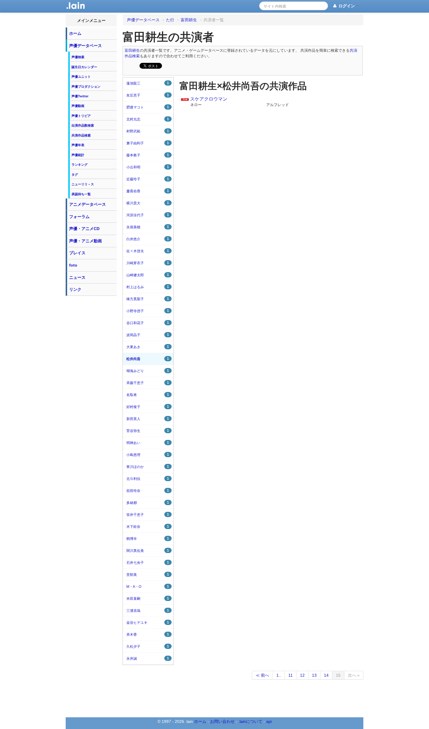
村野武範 (147, 131)
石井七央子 (147, 562)
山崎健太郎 (147, 275)
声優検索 (78, 57)
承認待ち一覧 (81, 194)
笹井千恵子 (147, 514)
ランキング (80, 164)
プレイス (77, 253)
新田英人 (147, 419)
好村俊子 (147, 407)
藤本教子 (147, 155)
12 (302, 675)
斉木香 (147, 634)
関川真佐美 (147, 550)
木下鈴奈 (147, 526)
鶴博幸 (147, 538)
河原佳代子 (147, 215)
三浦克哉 (147, 610)
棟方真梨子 (147, 299)
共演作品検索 (81, 135)
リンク (75, 289)
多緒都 (147, 502)
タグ (75, 174)
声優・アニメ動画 (85, 241)
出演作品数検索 (83, 125)
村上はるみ (147, 287)
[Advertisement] (91, 386)
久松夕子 (147, 646)
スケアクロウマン (208, 98)
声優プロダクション (86, 86)
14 (326, 675)
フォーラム (79, 216)
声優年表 (78, 145)
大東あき (147, 347)
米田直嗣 (147, 598)
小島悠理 (147, 454)
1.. (278, 675)
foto (73, 265)
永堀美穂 (147, 227)
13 (314, 675)
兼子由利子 (147, 143)
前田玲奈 (147, 490)
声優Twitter (80, 96)
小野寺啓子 (147, 311)
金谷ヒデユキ (147, 622)
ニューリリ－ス (83, 184)
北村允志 (147, 119)
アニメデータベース (87, 204)
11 (290, 675)
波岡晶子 (147, 335)
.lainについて (250, 721)
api (269, 721)
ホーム (75, 33)
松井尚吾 (147, 359)
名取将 (147, 395)
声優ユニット (81, 76)
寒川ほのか (147, 466)
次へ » (354, 675)
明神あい (147, 442)
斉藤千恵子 (147, 383)
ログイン (346, 6)
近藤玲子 (147, 179)
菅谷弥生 (147, 431)
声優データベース (85, 45)
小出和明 (147, 167)
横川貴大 (147, 203)
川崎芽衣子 (147, 263)
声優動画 (78, 106)
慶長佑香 (147, 191)
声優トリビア (81, 116)
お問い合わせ (222, 721)
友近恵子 (147, 95)
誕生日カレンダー (84, 67)
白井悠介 (147, 239)
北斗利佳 (147, 478)
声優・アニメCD (84, 228)
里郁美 (147, 574)
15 (338, 675)
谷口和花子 (147, 323)
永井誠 (147, 658)
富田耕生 (132, 51)
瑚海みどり (147, 371)
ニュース (77, 277)
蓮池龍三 (147, 83)
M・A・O (147, 586)
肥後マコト (147, 107)
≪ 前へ (262, 675)
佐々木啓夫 (147, 251)
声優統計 (78, 155)
